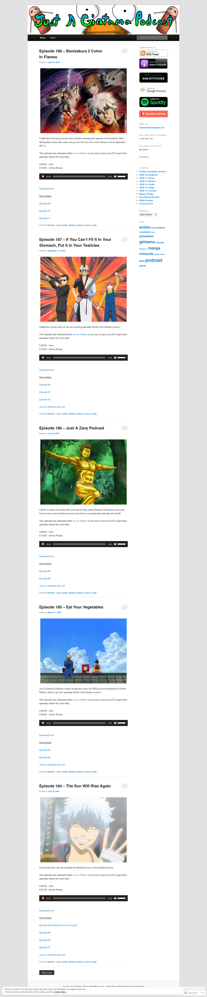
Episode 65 (44, 578)
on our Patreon (80, 153)
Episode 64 (44, 571)
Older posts (47, 972)
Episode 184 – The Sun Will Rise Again (75, 786)
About (52, 37)
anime (65, 225)
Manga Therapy (146, 193)
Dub (153, 232)
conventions (158, 227)
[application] (83, 176)
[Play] (43, 176)
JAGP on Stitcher (147, 181)
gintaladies (146, 236)
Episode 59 (44, 932)
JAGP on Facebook (148, 174)
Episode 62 (44, 749)
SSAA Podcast (146, 200)
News (142, 260)
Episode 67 (44, 392)
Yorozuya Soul (146, 203)
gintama (72, 225)
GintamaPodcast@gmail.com (151, 127)
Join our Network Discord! (52, 406)
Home (42, 37)
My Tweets (143, 149)
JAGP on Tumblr (147, 184)
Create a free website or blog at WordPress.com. (84, 986)
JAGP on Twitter (146, 187)
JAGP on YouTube (147, 190)
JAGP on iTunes (146, 177)
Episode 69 (44, 203)
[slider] (122, 176)
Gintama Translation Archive (152, 171)
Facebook (144, 157)
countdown (145, 232)
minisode (146, 253)
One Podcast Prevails (149, 197)
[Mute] (115, 176)
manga (154, 248)
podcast (80, 225)
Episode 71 (44, 218)
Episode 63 (44, 757)
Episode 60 (44, 940)
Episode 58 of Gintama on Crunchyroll (58, 925)
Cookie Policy (60, 991)
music (162, 254)
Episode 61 (44, 947)
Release (51, 225)
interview (159, 242)
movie (157, 254)
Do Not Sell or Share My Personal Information (124, 986)
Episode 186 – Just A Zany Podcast (71, 428)
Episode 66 (44, 384)
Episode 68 (44, 399)
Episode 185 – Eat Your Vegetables (71, 607)
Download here (46, 188)
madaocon (143, 249)
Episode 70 (44, 210)
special (142, 265)
